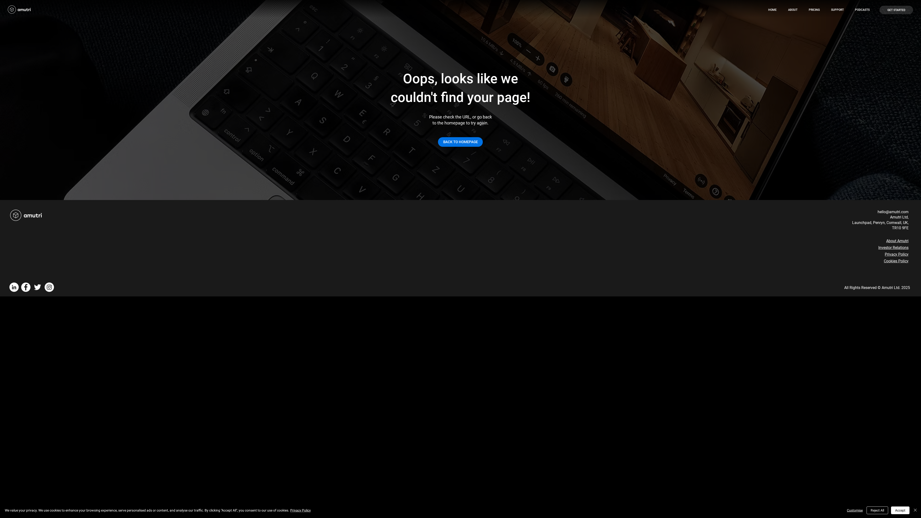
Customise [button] (855, 510)
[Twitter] (37, 287)
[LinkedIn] (14, 287)
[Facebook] (25, 287)
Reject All (877, 510)
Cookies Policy (896, 261)
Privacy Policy (897, 254)
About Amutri (897, 241)
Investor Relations (893, 247)
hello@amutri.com (893, 212)
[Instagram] (49, 287)
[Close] (915, 510)
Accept (900, 510)
